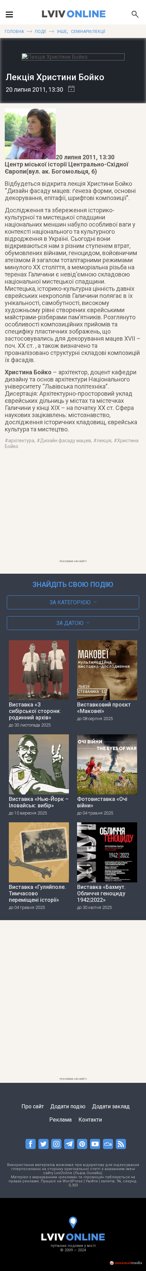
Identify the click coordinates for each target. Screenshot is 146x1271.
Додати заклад (111, 1106)
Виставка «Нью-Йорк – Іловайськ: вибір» (39, 802)
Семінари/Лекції (88, 31)
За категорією (70, 602)
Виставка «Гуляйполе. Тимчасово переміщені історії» (37, 893)
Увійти (92, 1181)
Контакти (90, 1119)
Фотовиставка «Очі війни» (102, 802)
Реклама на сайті (73, 561)
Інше (62, 31)
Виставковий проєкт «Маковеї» (104, 707)
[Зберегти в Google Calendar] (68, 89)
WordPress (72, 1181)
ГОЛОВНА (14, 31)
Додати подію (68, 1106)
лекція (104, 440)
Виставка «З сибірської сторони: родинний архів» (35, 711)
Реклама (60, 1119)
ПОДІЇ (40, 31)
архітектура (21, 440)
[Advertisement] (73, 508)
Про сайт (32, 1106)
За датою (70, 623)
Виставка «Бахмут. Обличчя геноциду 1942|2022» (101, 893)
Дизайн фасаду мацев (65, 440)
